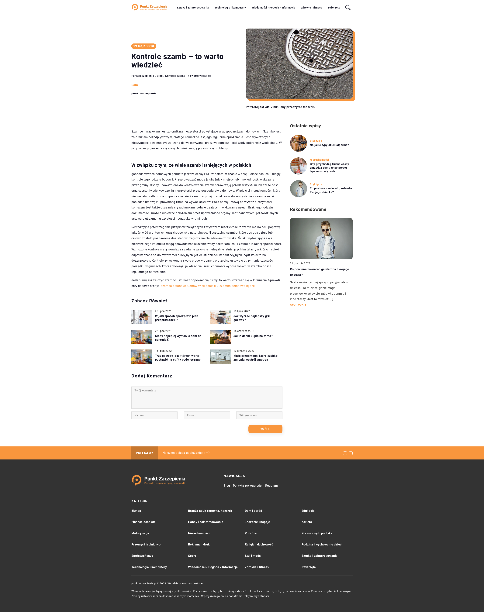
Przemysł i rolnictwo (146, 544)
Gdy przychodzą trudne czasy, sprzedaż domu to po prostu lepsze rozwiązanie (330, 167)
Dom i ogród (253, 511)
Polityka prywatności (247, 485)
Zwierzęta (334, 7)
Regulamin (273, 485)
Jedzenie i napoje (257, 522)
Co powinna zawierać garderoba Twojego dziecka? (331, 190)
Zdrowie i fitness (311, 7)
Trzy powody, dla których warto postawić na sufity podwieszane (178, 358)
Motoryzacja (140, 533)
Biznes (136, 511)
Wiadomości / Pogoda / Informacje (273, 7)
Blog (227, 485)
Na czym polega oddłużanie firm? (186, 453)
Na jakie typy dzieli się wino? (329, 145)
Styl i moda (253, 556)
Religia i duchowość (259, 544)
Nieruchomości (198, 533)
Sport (192, 556)
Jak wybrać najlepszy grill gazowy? (252, 318)
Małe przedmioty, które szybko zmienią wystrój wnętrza (255, 358)
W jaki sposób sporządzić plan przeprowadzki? (176, 318)
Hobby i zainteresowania (205, 522)
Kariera (307, 522)
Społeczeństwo (142, 556)
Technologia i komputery (230, 7)
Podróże (251, 533)
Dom (134, 85)
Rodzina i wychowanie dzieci (322, 544)
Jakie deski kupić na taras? (253, 336)
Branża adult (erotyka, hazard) (210, 511)
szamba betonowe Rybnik (238, 286)
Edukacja (308, 511)
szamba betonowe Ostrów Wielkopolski (188, 286)
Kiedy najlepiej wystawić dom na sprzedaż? (178, 338)
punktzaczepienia (144, 93)
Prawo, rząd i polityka (317, 533)
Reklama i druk (199, 544)
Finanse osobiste (143, 522)
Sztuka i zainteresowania (193, 7)
